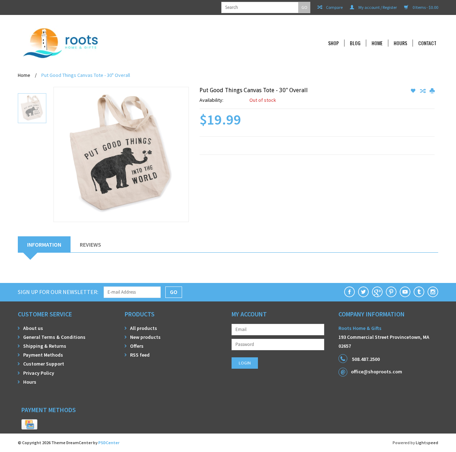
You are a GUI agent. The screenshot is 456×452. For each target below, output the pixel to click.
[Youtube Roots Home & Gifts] (405, 292)
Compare (334, 7)
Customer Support (43, 364)
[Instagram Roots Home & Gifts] (433, 292)
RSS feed (140, 355)
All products (143, 328)
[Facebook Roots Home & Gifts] (349, 292)
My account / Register (377, 7)
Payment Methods (43, 355)
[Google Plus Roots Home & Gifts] (377, 292)
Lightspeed (427, 442)
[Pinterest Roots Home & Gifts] (391, 292)
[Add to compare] (423, 91)
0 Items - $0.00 (425, 7)
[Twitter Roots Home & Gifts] (363, 292)
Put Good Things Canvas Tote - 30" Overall (85, 75)
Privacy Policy (38, 373)
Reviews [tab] (90, 244)
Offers (137, 346)
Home (377, 43)
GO (304, 7)
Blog (355, 43)
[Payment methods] (29, 424)
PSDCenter (108, 442)
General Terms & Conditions (54, 337)
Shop (333, 43)
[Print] (432, 91)
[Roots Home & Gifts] (108, 43)
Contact (427, 43)
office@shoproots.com (376, 371)
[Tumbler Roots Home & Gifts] (419, 292)
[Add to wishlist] (413, 91)
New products (145, 337)
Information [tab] (44, 244)
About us (33, 328)
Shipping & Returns (44, 346)
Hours (400, 43)
